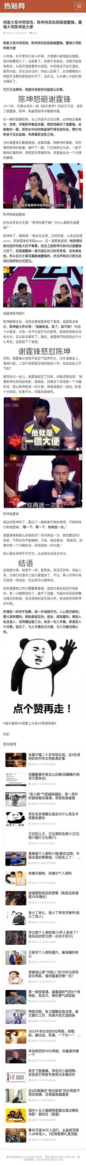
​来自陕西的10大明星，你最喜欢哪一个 (53, 1053)
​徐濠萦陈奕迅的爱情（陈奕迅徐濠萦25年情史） (53, 895)
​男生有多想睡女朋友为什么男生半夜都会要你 (53, 816)
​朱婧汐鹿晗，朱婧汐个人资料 (50, 873)
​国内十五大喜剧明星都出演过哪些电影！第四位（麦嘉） (53, 1112)
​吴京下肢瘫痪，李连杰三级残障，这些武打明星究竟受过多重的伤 (53, 1072)
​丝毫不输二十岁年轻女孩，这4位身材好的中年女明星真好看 (54, 756)
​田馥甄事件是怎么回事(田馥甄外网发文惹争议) (54, 776)
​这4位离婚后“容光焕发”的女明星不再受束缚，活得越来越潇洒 (54, 1092)
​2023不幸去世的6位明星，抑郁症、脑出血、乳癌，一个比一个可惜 (53, 1035)
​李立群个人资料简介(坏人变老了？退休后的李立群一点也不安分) (54, 934)
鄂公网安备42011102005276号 (24, 1157)
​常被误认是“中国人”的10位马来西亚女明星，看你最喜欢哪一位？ (53, 974)
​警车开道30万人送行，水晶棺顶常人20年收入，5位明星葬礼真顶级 (53, 1132)
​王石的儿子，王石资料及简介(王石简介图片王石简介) (54, 835)
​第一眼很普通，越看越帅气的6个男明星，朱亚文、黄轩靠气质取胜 (54, 993)
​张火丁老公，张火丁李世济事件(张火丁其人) (54, 914)
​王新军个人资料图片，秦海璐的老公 (53, 954)
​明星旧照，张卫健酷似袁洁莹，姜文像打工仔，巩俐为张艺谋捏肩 (53, 1013)
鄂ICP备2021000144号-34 (60, 1157)
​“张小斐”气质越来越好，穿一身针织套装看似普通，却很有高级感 (53, 796)
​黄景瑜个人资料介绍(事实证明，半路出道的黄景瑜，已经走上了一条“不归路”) (54, 857)
